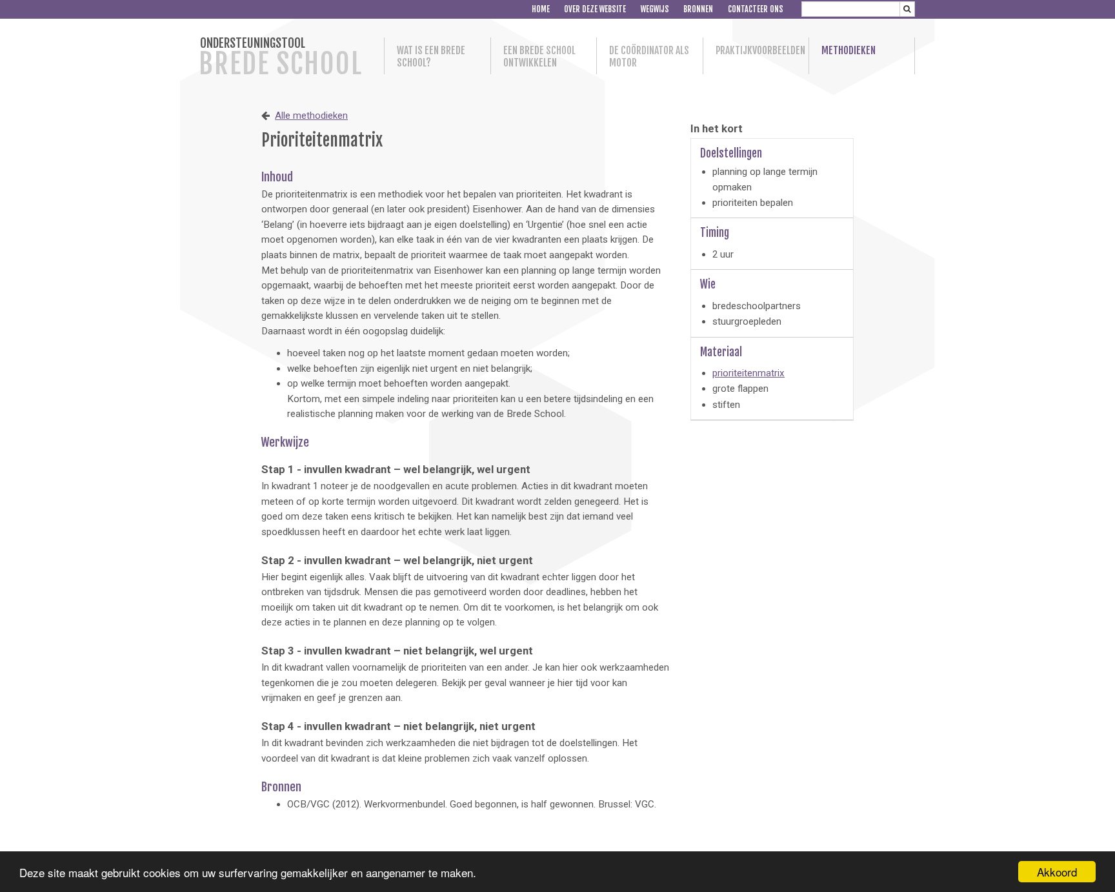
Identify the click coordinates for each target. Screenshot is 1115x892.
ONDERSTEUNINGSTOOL (281, 58)
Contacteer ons (755, 9)
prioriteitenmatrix (748, 373)
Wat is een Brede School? (431, 57)
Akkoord (1057, 872)
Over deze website (595, 9)
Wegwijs (655, 9)
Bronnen (698, 9)
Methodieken (848, 51)
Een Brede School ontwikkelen (539, 57)
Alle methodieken (311, 115)
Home (541, 9)
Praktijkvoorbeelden (756, 51)
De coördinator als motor (649, 57)
